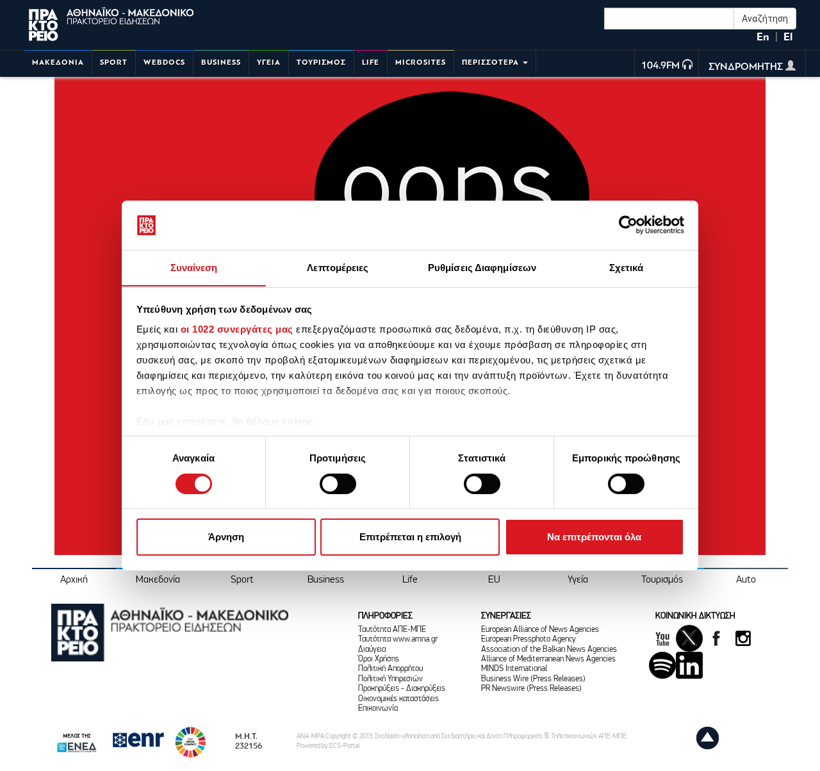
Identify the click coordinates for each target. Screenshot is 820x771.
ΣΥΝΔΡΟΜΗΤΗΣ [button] (747, 67)
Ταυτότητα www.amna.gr (398, 639)
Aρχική (74, 580)
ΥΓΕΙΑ (269, 62)
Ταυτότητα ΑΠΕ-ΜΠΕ (392, 630)
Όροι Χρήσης (378, 659)
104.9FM (660, 66)
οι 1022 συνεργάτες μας (237, 329)
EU (494, 580)
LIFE (370, 62)
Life (410, 580)
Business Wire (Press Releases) (533, 679)
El (787, 37)
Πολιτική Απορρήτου (390, 669)
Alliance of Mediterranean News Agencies (548, 659)
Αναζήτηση (765, 18)
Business (326, 580)
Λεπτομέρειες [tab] (337, 266)
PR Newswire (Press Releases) (531, 688)
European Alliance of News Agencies (540, 630)
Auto (746, 580)
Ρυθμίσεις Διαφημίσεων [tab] (482, 266)
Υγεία (578, 580)
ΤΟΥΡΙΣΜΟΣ (321, 62)
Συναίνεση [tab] (194, 266)
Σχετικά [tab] (626, 266)
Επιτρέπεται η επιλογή (410, 536)
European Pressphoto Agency (528, 639)
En (763, 37)
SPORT (113, 62)
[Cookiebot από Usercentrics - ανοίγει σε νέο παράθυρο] (628, 225)
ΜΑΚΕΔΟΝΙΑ (58, 62)
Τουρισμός (662, 580)
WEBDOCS (164, 62)
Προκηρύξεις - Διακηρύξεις (401, 688)
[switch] (338, 484)
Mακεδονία (158, 580)
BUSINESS (221, 62)
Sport (242, 580)
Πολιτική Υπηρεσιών (390, 679)
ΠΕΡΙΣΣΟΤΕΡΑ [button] (491, 62)
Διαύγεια (372, 649)
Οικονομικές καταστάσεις (398, 699)
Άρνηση (226, 536)
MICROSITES (420, 62)
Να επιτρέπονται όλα (594, 536)
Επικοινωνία (378, 708)
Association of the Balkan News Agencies (549, 649)
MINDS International (514, 669)
